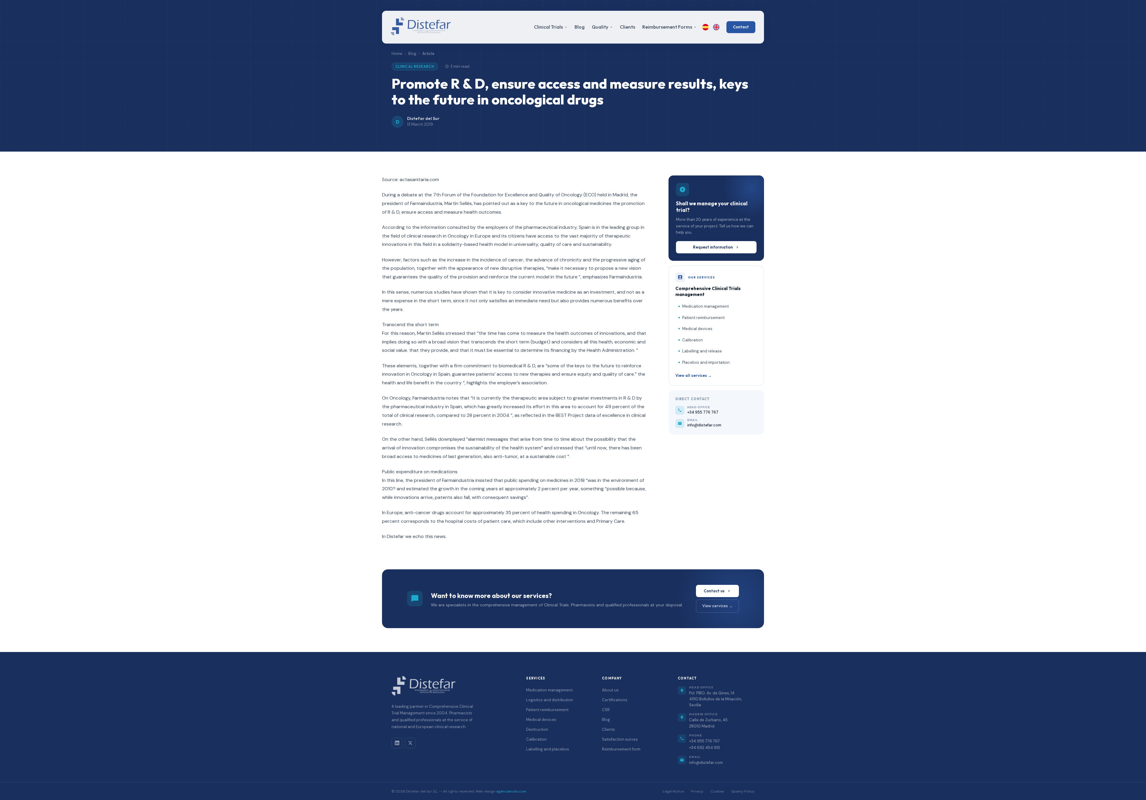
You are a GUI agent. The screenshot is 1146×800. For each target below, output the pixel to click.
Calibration (692, 339)
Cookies (717, 791)
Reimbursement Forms (667, 27)
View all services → (693, 375)
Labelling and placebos (547, 749)
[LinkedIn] (397, 743)
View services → (717, 605)
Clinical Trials (548, 27)
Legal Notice (673, 791)
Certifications (614, 699)
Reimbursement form (621, 749)
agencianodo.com (511, 791)
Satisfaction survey (620, 739)
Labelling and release (702, 351)
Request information (713, 246)
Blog (579, 27)
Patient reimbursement (703, 317)
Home (397, 53)
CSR (606, 709)
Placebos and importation (706, 362)
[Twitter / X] (410, 743)
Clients (627, 27)
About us (610, 690)
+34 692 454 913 (704, 747)
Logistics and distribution (549, 699)
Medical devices (697, 328)
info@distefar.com (706, 762)
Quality (600, 27)
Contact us (714, 590)
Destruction (537, 729)
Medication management (705, 306)
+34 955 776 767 (704, 741)
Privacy (697, 791)
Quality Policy (742, 791)
